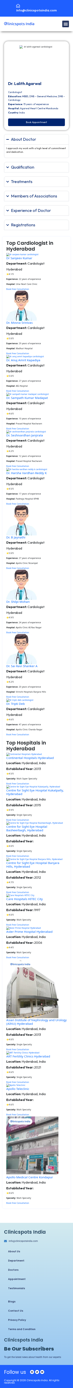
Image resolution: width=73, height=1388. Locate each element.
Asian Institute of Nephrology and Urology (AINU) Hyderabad (36, 1022)
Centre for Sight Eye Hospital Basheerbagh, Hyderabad (26, 828)
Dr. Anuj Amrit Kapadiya (23, 360)
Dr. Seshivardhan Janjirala (24, 435)
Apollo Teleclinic (17, 1089)
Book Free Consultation (17, 289)
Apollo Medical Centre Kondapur (29, 1177)
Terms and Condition (21, 1329)
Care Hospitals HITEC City (24, 899)
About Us (14, 1251)
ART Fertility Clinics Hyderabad (28, 1056)
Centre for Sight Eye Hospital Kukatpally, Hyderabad (35, 792)
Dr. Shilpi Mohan (18, 602)
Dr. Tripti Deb (15, 704)
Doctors (13, 1270)
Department (16, 1260)
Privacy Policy (17, 1320)
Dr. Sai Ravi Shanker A (22, 666)
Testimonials (16, 1288)
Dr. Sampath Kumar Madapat (27, 398)
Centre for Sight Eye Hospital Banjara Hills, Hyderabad (32, 864)
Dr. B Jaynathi (15, 537)
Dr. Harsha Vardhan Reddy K (26, 473)
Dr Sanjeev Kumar (19, 258)
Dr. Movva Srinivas (19, 323)
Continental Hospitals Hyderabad (30, 758)
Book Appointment (36, 122)
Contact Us (15, 1310)
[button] (65, 24)
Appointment (17, 1279)
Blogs (11, 1301)
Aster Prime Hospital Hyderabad (29, 932)
